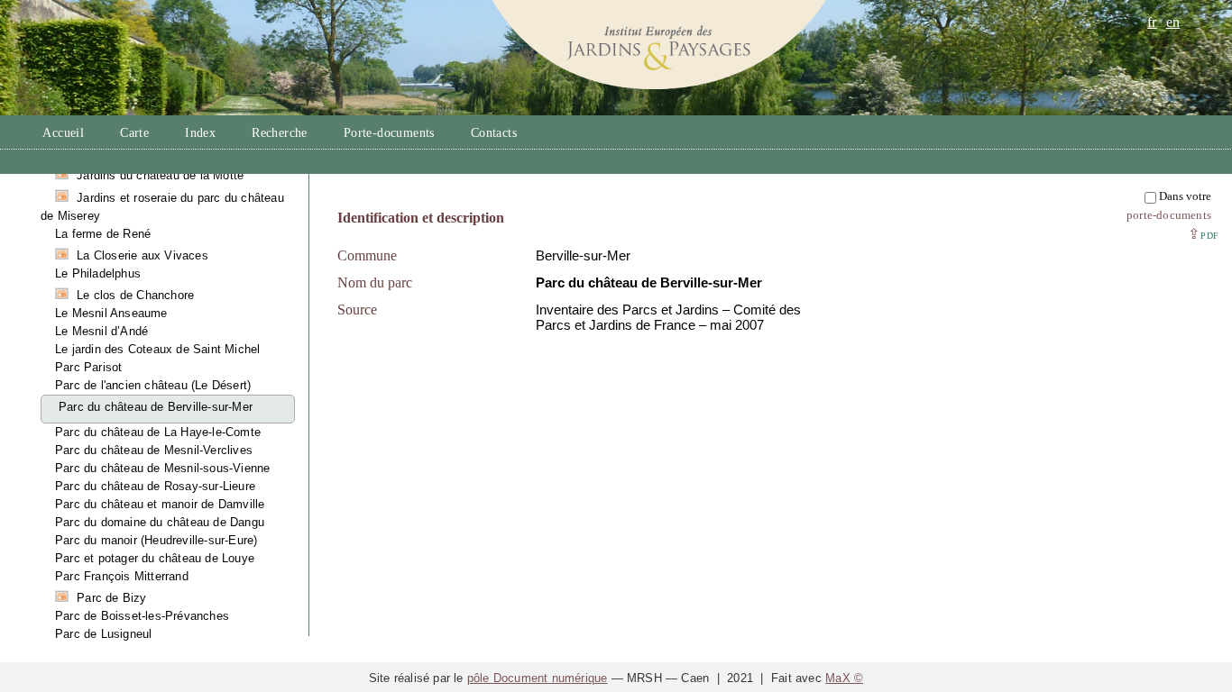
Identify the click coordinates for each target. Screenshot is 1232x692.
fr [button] (1151, 22)
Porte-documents (389, 133)
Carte (134, 133)
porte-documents (1168, 215)
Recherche (280, 133)
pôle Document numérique (537, 678)
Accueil (63, 133)
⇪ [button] (1203, 233)
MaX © (844, 678)
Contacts (494, 133)
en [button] (1173, 22)
